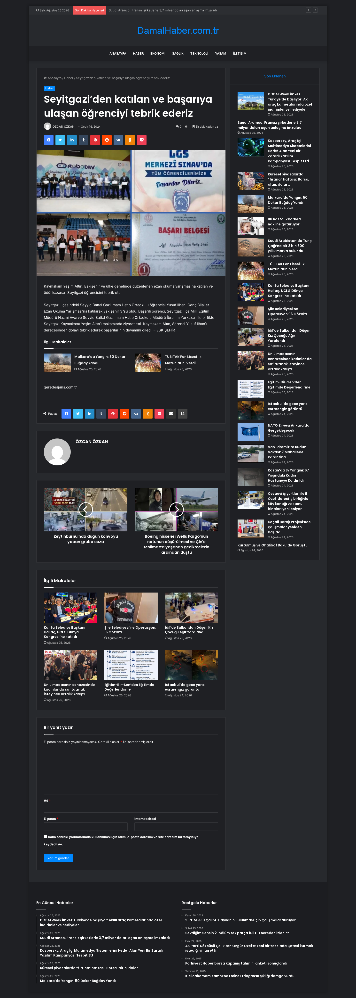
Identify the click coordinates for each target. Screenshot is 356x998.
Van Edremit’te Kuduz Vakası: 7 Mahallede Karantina (287, 452)
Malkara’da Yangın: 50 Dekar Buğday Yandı (288, 200)
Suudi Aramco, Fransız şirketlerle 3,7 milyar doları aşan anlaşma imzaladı (163, 10)
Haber (138, 53)
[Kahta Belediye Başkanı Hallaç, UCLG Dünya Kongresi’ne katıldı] (70, 608)
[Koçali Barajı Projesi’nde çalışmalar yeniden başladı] (251, 529)
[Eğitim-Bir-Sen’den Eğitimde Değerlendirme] (131, 665)
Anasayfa (117, 53)
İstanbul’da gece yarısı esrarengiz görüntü (185, 687)
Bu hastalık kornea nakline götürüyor (284, 222)
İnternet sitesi (145, 819)
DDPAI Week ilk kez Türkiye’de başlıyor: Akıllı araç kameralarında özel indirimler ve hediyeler (290, 102)
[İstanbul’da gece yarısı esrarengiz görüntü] (191, 665)
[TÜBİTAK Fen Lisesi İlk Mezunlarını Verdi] (148, 363)
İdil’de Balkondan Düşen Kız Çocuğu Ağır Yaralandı (189, 630)
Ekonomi (157, 53)
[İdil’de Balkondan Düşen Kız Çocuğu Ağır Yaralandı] (191, 608)
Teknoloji (199, 53)
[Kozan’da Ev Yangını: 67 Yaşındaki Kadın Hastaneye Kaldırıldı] (251, 477)
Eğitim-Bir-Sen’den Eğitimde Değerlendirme (129, 687)
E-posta (51, 819)
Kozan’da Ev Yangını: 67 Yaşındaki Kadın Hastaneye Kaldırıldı (288, 475)
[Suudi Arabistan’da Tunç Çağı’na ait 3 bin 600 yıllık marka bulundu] (251, 247)
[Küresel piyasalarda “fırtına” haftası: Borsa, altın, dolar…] (251, 181)
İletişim (240, 53)
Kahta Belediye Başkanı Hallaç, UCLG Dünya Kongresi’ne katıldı (64, 632)
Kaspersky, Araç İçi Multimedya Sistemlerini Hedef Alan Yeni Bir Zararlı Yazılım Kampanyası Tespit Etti (289, 151)
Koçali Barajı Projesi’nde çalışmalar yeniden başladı (289, 527)
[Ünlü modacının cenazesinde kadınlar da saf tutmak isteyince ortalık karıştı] (70, 665)
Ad (47, 800)
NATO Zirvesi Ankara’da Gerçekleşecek (289, 428)
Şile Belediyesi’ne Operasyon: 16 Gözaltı (130, 630)
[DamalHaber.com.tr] (178, 30)
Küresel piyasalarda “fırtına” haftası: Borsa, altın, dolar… (288, 179)
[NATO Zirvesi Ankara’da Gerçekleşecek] (251, 432)
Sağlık (178, 53)
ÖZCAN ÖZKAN (63, 126)
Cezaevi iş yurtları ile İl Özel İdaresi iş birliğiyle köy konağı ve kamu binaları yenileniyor (288, 501)
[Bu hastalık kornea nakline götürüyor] (251, 226)
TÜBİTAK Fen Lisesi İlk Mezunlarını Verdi (286, 267)
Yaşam (220, 53)
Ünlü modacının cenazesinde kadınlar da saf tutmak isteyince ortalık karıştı (69, 689)
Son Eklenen (275, 76)
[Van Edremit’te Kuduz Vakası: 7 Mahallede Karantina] (251, 454)
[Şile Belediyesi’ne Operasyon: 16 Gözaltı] (131, 608)
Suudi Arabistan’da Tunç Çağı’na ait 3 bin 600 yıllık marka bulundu (290, 245)
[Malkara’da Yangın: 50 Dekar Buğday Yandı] (57, 363)
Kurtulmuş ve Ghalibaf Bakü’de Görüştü (273, 545)
